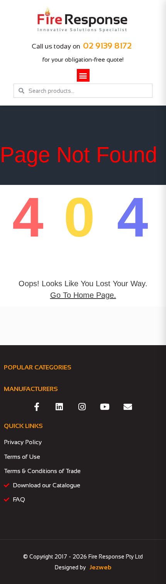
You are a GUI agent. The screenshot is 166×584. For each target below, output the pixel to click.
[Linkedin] (59, 406)
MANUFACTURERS (31, 389)
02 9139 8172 (107, 45)
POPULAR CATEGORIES (37, 367)
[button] (83, 75)
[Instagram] (82, 406)
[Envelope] (127, 406)
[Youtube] (105, 406)
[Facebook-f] (36, 406)
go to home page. (83, 295)
